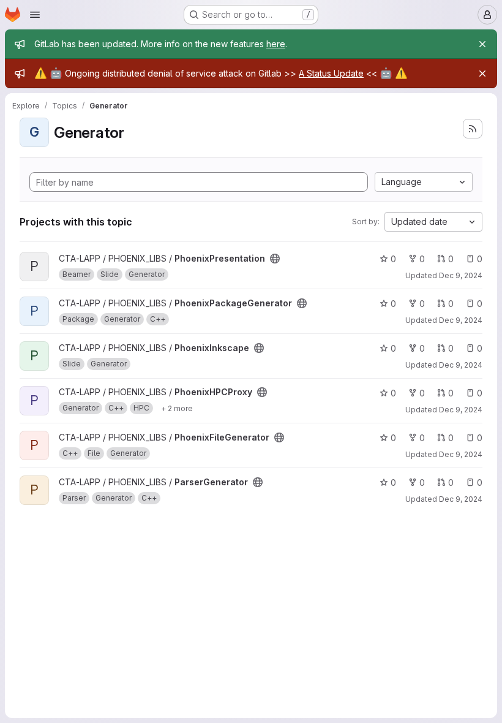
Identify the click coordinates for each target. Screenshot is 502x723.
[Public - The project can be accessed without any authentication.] (275, 258)
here (275, 44)
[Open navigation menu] (35, 15)
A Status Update (331, 73)
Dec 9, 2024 (460, 275)
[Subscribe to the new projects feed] (472, 128)
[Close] (482, 44)
